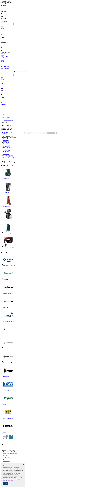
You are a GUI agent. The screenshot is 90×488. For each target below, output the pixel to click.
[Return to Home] (3, 112)
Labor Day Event (5, 66)
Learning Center (5, 68)
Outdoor (2, 61)
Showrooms (3, 21)
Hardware (3, 57)
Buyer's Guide (4, 133)
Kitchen (2, 55)
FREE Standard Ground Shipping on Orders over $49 (14, 71)
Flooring (2, 60)
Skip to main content (5, 1)
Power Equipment (5, 63)
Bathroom (3, 53)
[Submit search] (2, 27)
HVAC (2, 62)
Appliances (3, 58)
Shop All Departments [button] (5, 52)
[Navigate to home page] (1, 22)
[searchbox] (7, 24)
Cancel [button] (2, 28)
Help (7, 21)
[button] (23, 464)
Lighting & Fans (4, 56)
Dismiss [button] (5, 483)
